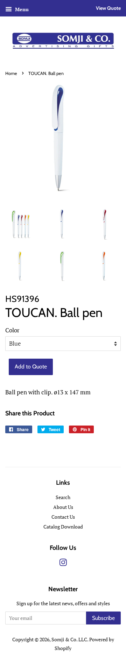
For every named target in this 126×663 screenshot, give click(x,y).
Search (63, 497)
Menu (21, 9)
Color (12, 330)
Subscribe (103, 618)
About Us (63, 507)
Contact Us (63, 516)
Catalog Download (63, 526)
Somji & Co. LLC (69, 639)
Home (11, 73)
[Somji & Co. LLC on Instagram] (63, 563)
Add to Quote (31, 366)
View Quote (108, 8)
